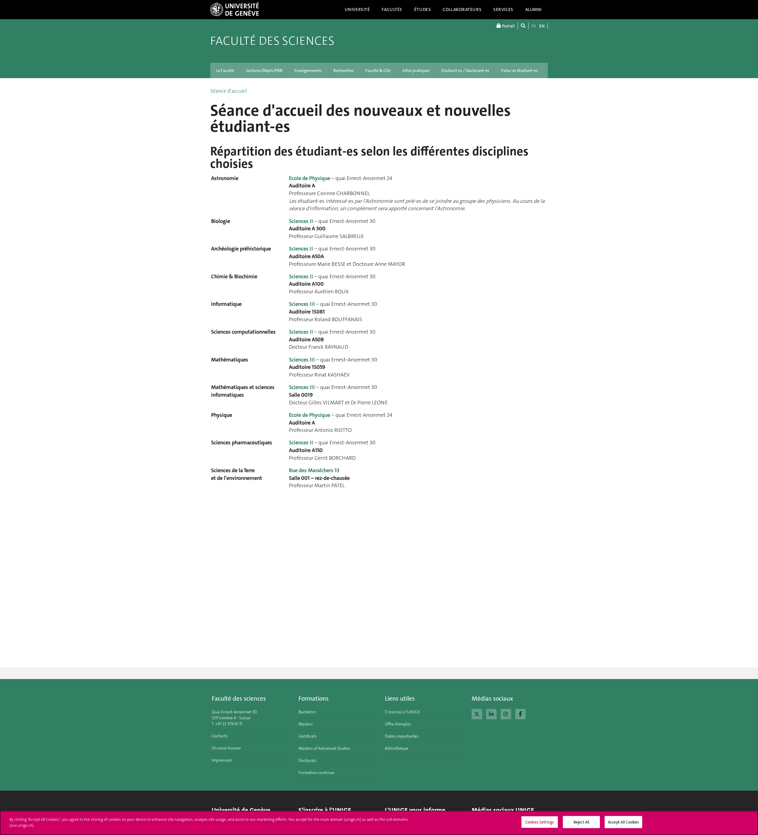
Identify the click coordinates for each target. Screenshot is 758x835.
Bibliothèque (396, 748)
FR (533, 26)
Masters (305, 724)
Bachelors (307, 712)
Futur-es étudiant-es (519, 70)
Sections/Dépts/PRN (264, 70)
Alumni (533, 9)
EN (542, 26)
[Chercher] (523, 25)
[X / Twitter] (477, 713)
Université (357, 9)
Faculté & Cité (378, 70)
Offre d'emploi (398, 724)
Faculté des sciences (272, 41)
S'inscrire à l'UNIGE (402, 712)
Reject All (581, 822)
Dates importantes (401, 736)
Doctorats (307, 760)
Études (422, 9)
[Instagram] (506, 713)
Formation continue (316, 772)
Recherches (343, 70)
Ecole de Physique (309, 178)
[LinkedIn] (491, 713)
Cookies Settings (539, 822)
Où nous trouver (226, 748)
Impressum (222, 760)
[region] (379, 823)
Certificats (307, 736)
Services (503, 9)
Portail (508, 26)
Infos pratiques (416, 70)
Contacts (219, 736)
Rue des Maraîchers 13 (314, 470)
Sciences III (302, 304)
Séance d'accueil (228, 90)
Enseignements (308, 70)
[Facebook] (520, 713)
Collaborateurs (462, 9)
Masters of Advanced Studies (324, 748)
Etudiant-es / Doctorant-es (465, 70)
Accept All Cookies (623, 822)
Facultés (392, 9)
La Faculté (225, 70)
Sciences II (301, 221)
